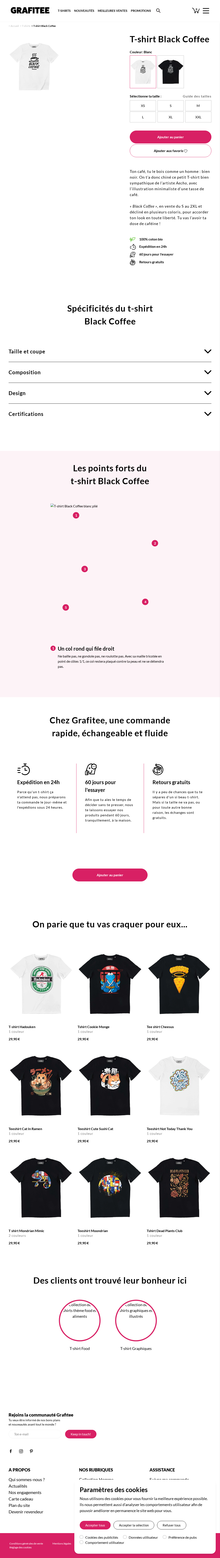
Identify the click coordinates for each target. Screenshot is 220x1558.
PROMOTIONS (141, 10)
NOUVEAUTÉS (84, 10)
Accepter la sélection (134, 1525)
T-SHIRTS (64, 10)
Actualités (18, 1485)
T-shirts (26, 25)
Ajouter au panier (170, 137)
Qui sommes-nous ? (27, 1479)
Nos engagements (25, 1492)
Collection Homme (96, 1479)
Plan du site (19, 1505)
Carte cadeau (21, 1498)
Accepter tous (95, 1525)
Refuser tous (172, 1525)
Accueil (15, 25)
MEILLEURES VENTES (112, 10)
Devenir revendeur (26, 1511)
